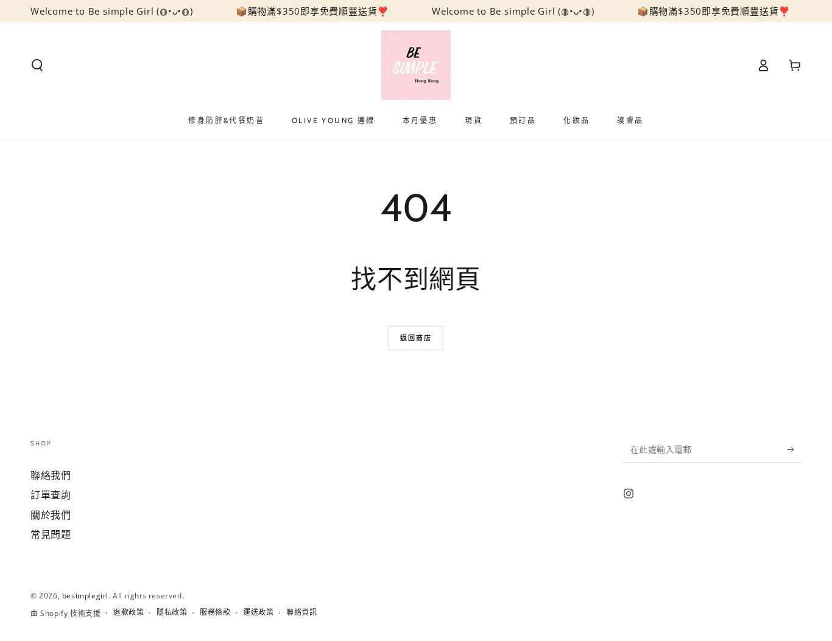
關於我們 (50, 515)
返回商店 (416, 337)
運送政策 (258, 612)
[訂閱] (795, 449)
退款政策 (128, 612)
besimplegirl (85, 595)
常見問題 (50, 534)
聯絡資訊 (301, 612)
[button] (37, 65)
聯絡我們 (50, 475)
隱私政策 (172, 612)
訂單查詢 (50, 494)
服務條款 (215, 612)
